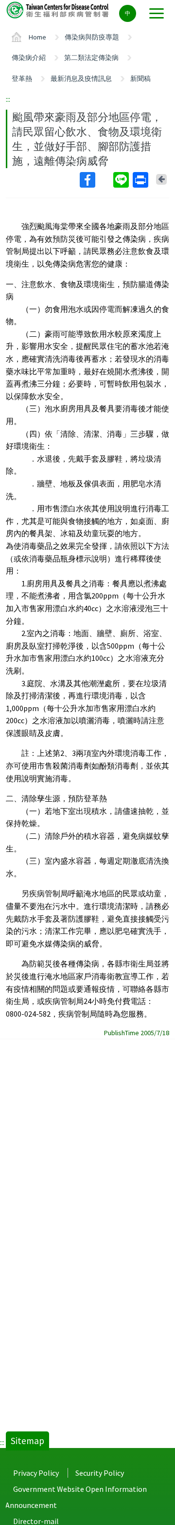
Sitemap (27, 1441)
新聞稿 (140, 78)
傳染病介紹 (29, 57)
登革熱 (22, 78)
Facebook (95, 180)
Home (37, 37)
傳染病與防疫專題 (92, 37)
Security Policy (99, 1473)
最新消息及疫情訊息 (81, 78)
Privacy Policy (36, 1473)
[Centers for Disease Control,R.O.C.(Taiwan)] (58, 9)
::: (8, 99)
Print (141, 180)
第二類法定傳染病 (91, 57)
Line (122, 180)
